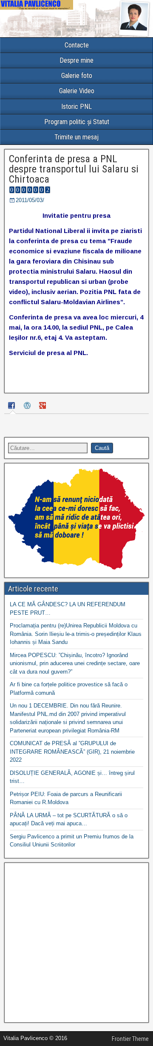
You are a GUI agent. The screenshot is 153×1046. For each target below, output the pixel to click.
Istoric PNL (76, 107)
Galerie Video (76, 91)
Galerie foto (76, 76)
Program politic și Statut (76, 122)
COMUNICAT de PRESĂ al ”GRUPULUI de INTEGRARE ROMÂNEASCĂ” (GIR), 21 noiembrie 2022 (72, 751)
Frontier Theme (130, 1039)
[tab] (13, 406)
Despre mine (77, 60)
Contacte (77, 45)
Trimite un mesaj (76, 137)
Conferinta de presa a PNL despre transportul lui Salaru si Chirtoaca (74, 169)
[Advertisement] (76, 942)
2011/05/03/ (30, 200)
